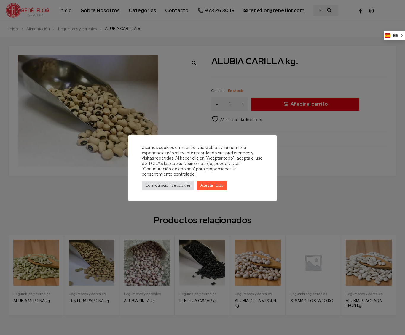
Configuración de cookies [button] (167, 185)
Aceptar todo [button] (212, 185)
